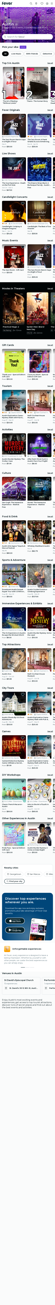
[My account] (47, 3)
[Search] (31, 3)
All (5, 54)
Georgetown (15, 874)
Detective (47, 54)
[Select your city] (36, 4)
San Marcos (35, 874)
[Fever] (7, 3)
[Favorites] (42, 3)
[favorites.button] (21, 69)
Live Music (16, 54)
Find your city (15, 881)
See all (50, 63)
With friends (32, 54)
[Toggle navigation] (52, 3)
